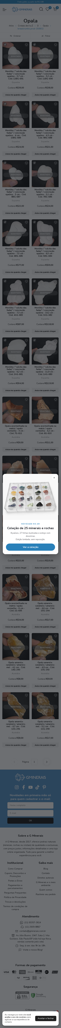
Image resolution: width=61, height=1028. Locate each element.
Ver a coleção (30, 547)
